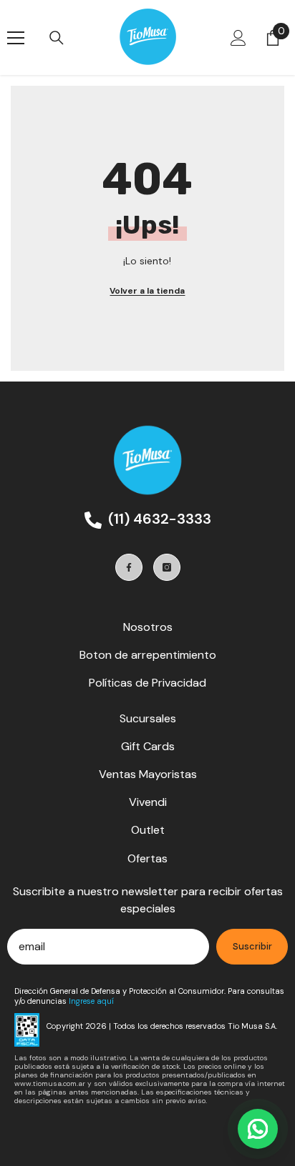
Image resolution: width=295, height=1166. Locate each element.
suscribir (252, 946)
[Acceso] (238, 38)
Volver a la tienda (147, 291)
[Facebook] (128, 567)
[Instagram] (166, 567)
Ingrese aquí (91, 1001)
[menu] (15, 37)
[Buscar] (56, 37)
